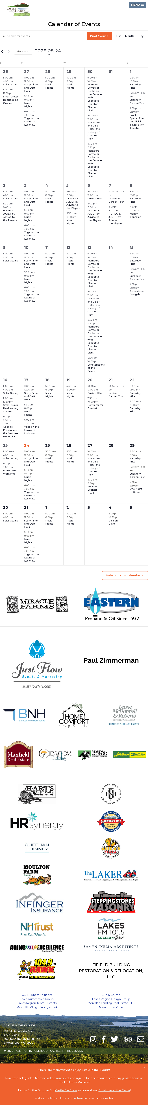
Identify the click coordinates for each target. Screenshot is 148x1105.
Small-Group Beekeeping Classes (10, 99)
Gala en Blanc (113, 522)
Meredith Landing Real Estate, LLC (111, 1003)
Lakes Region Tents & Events (37, 1003)
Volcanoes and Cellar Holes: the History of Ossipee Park (94, 130)
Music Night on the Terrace (68, 1098)
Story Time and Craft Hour (31, 87)
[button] (137, 5)
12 (68, 247)
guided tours (130, 1078)
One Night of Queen (136, 490)
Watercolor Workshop (10, 472)
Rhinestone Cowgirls (137, 293)
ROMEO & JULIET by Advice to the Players (10, 215)
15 (132, 247)
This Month (23, 51)
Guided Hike (95, 198)
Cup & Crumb (111, 995)
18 (47, 380)
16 (5, 380)
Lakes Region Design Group (111, 999)
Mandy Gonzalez (135, 215)
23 (5, 445)
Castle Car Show (66, 1090)
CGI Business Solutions (37, 995)
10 (26, 247)
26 (5, 71)
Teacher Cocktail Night (93, 489)
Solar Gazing (10, 84)
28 (47, 71)
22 (132, 380)
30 (90, 71)
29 (68, 71)
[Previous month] (2, 51)
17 (26, 380)
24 (26, 445)
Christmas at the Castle (114, 1090)
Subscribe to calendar (123, 575)
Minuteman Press (111, 1007)
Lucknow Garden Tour (137, 101)
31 (26, 507)
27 (26, 71)
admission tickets (59, 1078)
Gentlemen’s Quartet (95, 406)
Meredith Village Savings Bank (37, 1007)
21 (111, 380)
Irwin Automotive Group (37, 999)
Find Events (99, 36)
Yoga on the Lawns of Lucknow (31, 121)
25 (47, 445)
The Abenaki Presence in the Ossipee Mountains (10, 430)
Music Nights (28, 105)
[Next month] (9, 51)
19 (68, 380)
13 (90, 247)
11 (47, 247)
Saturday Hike (135, 86)
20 (90, 380)
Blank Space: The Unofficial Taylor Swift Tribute (137, 121)
